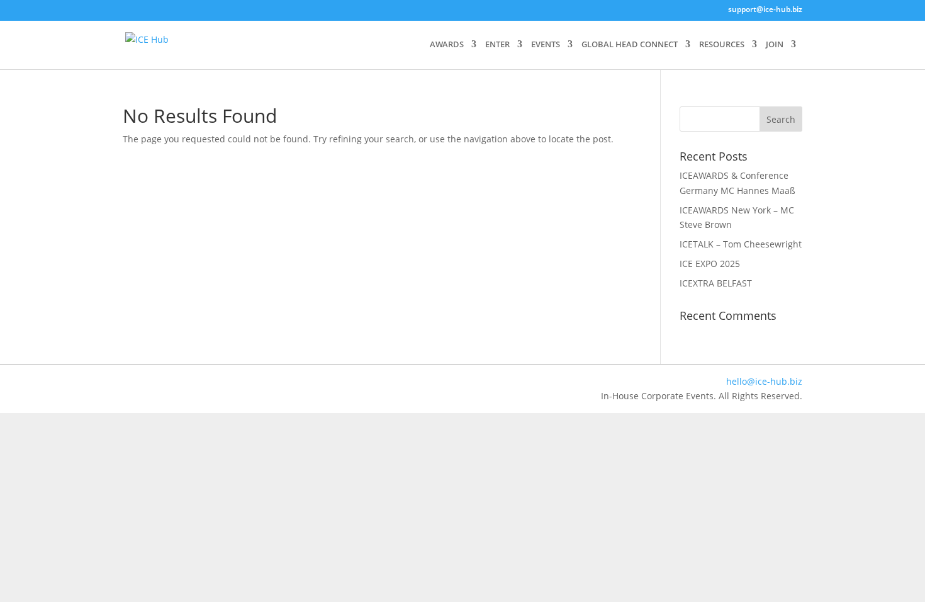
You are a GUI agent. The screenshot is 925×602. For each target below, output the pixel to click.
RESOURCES (721, 45)
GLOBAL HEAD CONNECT (629, 45)
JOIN (774, 45)
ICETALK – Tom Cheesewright (741, 244)
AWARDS (447, 45)
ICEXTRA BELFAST (716, 283)
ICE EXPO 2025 (710, 264)
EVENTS (545, 45)
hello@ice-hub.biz (764, 381)
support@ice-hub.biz (765, 10)
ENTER (497, 45)
